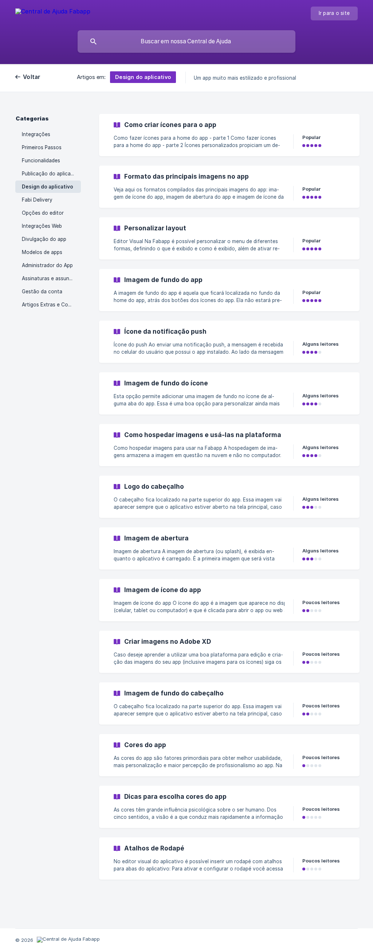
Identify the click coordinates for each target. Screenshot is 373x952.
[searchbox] (186, 41)
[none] (52, 13)
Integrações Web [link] (42, 226)
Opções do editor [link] (43, 213)
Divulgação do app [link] (44, 239)
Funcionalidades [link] (41, 160)
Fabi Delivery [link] (37, 200)
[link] (229, 135)
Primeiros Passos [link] (42, 147)
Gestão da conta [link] (42, 291)
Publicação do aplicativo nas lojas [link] (51, 173)
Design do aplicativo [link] (47, 187)
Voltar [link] (32, 77)
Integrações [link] (36, 134)
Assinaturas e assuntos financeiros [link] (51, 278)
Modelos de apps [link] (42, 252)
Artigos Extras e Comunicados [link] (51, 305)
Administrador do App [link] (47, 265)
